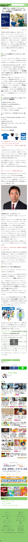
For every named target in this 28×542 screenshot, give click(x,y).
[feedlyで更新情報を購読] (9, 375)
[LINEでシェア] (22, 368)
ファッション (7, 524)
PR (20, 524)
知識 (7, 518)
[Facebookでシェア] (14, 368)
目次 (13, 50)
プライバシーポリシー (7, 528)
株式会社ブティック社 (8, 501)
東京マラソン (5, 362)
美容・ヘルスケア (16, 360)
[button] (23, 5)
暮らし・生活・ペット (7, 360)
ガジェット (7, 514)
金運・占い (20, 514)
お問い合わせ (21, 528)
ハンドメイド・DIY (21, 518)
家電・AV (21, 512)
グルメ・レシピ (7, 520)
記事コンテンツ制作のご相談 (10, 505)
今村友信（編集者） (13, 372)
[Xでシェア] (5, 368)
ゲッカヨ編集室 (7, 503)
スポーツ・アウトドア (7, 522)
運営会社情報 (21, 530)
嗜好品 (20, 522)
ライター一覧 (21, 526)
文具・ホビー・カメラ (20, 520)
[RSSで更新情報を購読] (11, 375)
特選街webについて (7, 526)
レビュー (7, 512)
